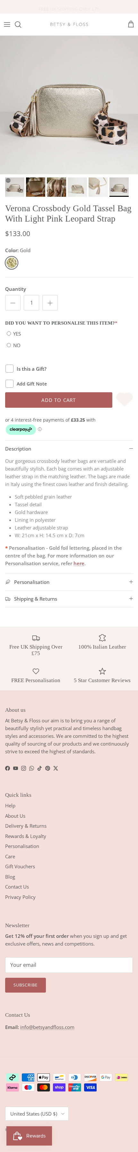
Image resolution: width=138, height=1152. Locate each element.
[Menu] (7, 24)
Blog (10, 876)
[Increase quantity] (50, 302)
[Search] (21, 24)
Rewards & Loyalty (25, 836)
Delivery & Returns (26, 826)
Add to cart (58, 400)
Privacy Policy (20, 897)
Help (10, 805)
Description (18, 448)
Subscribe (25, 985)
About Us (15, 816)
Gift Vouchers (20, 866)
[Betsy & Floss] (69, 24)
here (78, 563)
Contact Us (17, 886)
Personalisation (22, 846)
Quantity (15, 289)
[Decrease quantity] (13, 302)
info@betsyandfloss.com (47, 1027)
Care (10, 856)
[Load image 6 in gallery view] (69, 105)
